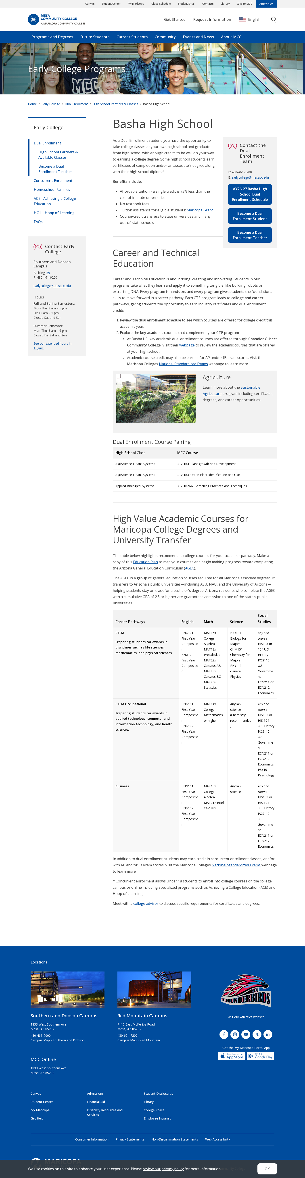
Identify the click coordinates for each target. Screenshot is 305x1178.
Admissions (95, 1093)
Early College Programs (77, 68)
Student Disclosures (158, 1093)
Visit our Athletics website (246, 1017)
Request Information (212, 19)
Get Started (175, 19)
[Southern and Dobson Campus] (67, 991)
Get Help (37, 1118)
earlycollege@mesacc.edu (250, 177)
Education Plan (145, 561)
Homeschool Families (52, 189)
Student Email (186, 4)
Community (165, 36)
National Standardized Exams (183, 363)
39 (48, 273)
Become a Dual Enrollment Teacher (250, 235)
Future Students (94, 36)
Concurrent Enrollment (53, 180)
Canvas (90, 4)
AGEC (189, 568)
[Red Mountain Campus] (154, 991)
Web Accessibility (217, 1139)
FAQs (38, 221)
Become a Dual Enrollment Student (250, 216)
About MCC (231, 36)
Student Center (111, 4)
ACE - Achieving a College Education (55, 201)
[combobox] (253, 19)
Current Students (132, 36)
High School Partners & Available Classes (58, 155)
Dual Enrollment (76, 104)
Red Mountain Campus (142, 1016)
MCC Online (43, 1059)
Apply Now (266, 4)
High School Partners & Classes (115, 104)
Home (32, 104)
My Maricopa (136, 4)
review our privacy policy (163, 1168)
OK (267, 1168)
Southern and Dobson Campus (64, 1016)
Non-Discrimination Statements (174, 1139)
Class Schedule (161, 4)
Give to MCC (244, 4)
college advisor (145, 903)
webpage (187, 345)
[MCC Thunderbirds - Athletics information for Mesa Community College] (245, 991)
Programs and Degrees (52, 36)
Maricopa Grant (200, 210)
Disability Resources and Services (105, 1112)
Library (225, 4)
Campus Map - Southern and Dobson (58, 1040)
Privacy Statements (130, 1139)
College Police (154, 1110)
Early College (51, 104)
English (254, 19)
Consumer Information (92, 1139)
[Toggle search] (273, 19)
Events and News (198, 36)
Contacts (208, 4)
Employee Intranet (157, 1118)
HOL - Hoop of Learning (54, 212)
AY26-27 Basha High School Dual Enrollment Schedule (250, 194)
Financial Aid (96, 1102)
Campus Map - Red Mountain (138, 1040)
